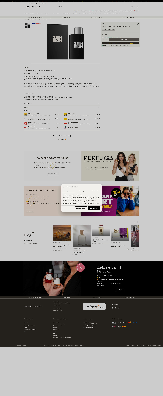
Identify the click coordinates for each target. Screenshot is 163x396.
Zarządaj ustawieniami (81, 208)
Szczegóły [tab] (81, 190)
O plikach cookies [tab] (95, 190)
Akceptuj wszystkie (94, 208)
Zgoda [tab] (68, 190)
